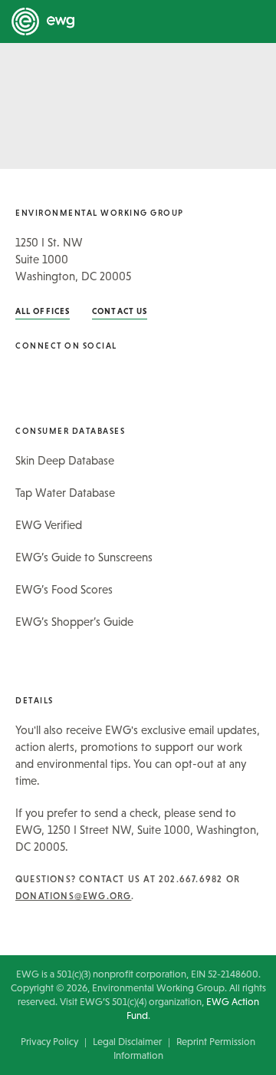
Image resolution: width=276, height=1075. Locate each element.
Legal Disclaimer (127, 1041)
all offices (42, 311)
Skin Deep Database (64, 460)
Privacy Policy (49, 1041)
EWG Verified (48, 524)
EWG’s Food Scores (64, 589)
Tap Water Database (65, 492)
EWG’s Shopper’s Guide (74, 621)
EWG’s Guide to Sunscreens (84, 557)
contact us (119, 311)
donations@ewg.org (73, 896)
